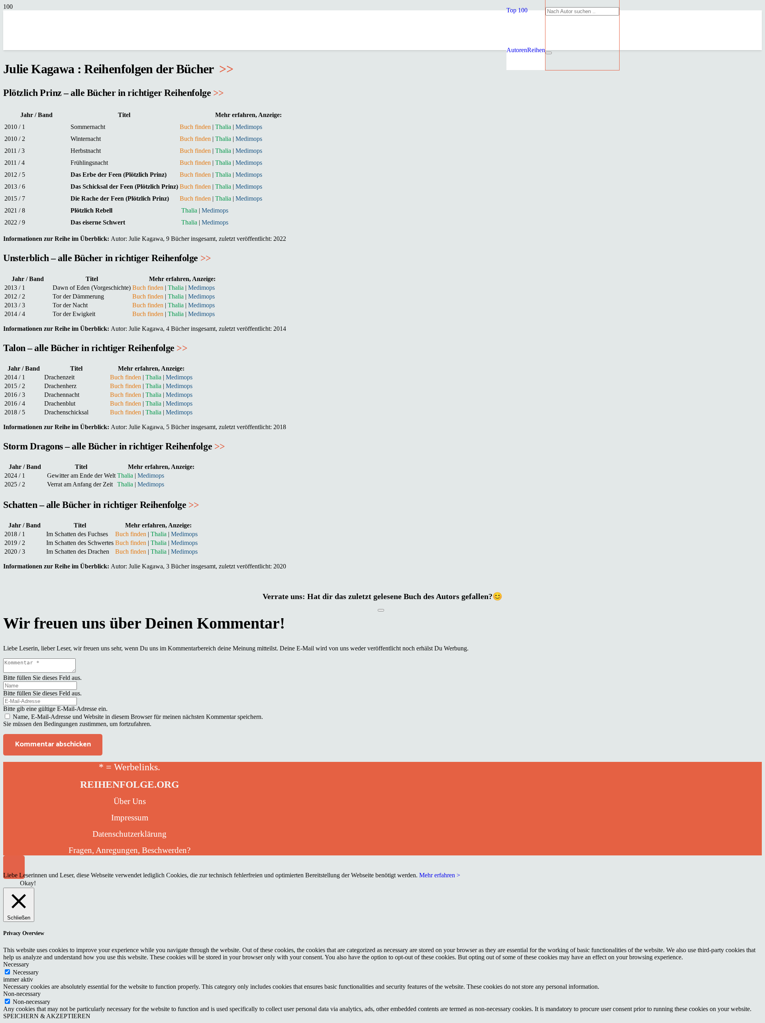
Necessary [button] (16, 964)
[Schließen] (548, 53)
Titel (124, 114)
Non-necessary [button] (22, 993)
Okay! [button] (28, 883)
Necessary (26, 972)
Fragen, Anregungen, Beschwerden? (129, 850)
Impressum (129, 817)
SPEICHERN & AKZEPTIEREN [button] (46, 1016)
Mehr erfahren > (439, 875)
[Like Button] (381, 610)
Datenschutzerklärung (129, 834)
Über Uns (130, 801)
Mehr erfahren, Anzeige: (248, 114)
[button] (517, 10)
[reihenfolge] (325, 107)
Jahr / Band (36, 114)
